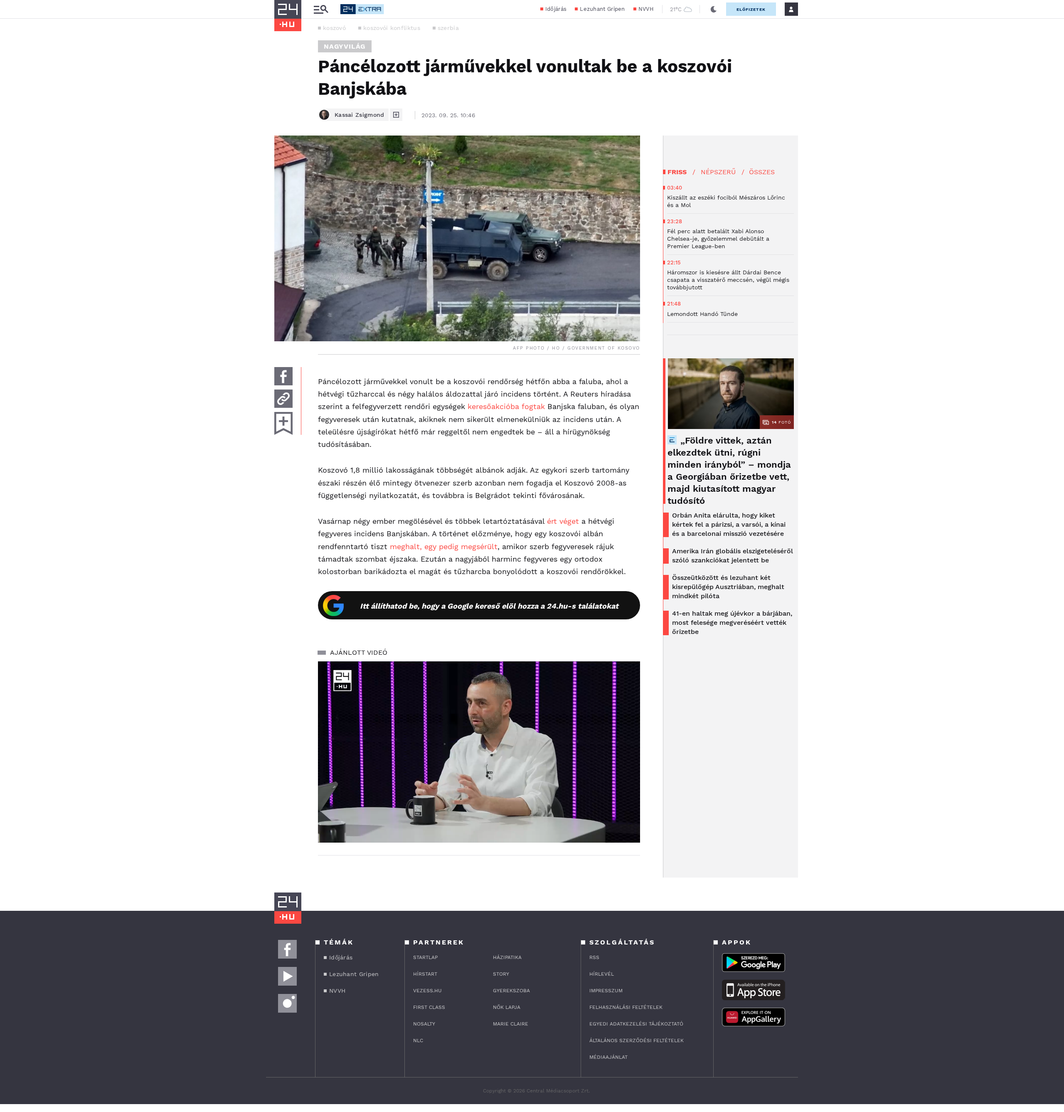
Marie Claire (510, 1024)
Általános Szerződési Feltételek (636, 1040)
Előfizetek (751, 9)
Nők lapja (506, 1007)
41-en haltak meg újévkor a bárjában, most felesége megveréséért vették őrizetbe (732, 622)
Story (501, 974)
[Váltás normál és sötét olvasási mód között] (714, 9)
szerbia (448, 28)
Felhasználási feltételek (626, 1007)
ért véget (563, 521)
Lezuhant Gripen (602, 9)
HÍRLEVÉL (601, 974)
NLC (418, 1040)
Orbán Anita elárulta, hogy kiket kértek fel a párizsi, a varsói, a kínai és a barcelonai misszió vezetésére (729, 524)
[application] (479, 752)
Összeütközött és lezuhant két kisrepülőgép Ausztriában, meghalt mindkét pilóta (728, 587)
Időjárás (555, 9)
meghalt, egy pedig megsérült (444, 546)
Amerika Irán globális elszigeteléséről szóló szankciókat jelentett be (732, 555)
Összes (762, 172)
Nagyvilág (345, 46)
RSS (594, 957)
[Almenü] (321, 9)
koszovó (334, 28)
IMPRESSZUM (606, 991)
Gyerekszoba (511, 991)
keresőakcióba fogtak (506, 406)
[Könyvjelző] (283, 423)
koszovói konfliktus (391, 28)
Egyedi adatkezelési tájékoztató (636, 1024)
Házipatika (507, 957)
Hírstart (425, 974)
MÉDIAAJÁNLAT (608, 1057)
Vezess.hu (427, 991)
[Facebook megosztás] (283, 376)
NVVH (646, 9)
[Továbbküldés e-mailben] (283, 399)
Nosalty (424, 1024)
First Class (429, 1007)
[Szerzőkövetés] (396, 114)
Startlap (425, 957)
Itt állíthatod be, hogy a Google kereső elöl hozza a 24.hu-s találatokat (489, 606)
